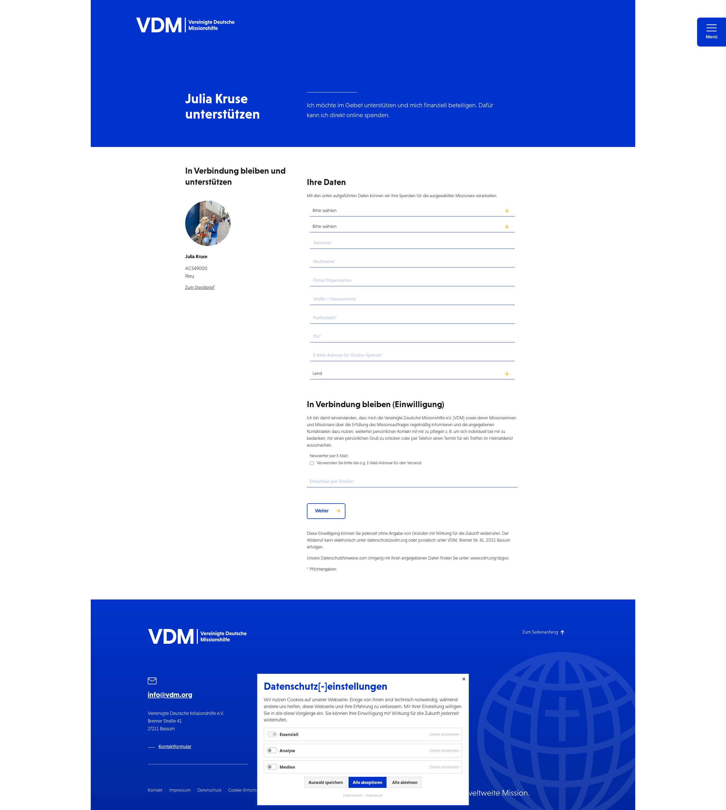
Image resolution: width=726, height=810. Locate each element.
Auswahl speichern (326, 782)
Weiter (322, 511)
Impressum (180, 790)
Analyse (287, 750)
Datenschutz (209, 790)
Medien (287, 766)
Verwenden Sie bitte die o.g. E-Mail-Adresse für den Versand (369, 462)
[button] (711, 32)
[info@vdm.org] (152, 682)
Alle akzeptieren (367, 782)
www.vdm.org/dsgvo (489, 558)
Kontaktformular (175, 746)
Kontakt (155, 790)
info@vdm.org (170, 695)
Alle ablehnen (404, 782)
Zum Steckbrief (199, 287)
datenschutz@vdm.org (387, 540)
